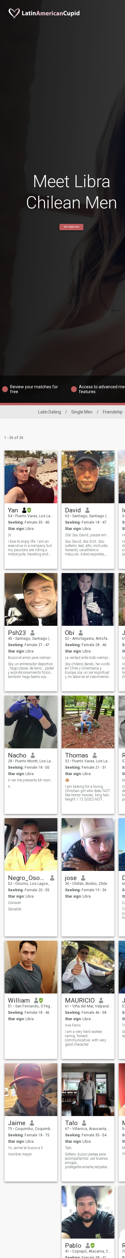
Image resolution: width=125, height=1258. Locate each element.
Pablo (73, 1245)
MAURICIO (80, 1000)
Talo (71, 1123)
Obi (69, 632)
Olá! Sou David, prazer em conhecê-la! (88, 535)
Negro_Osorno (27, 878)
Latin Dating (49, 412)
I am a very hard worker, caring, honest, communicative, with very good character (85, 1038)
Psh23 (17, 632)
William (19, 1000)
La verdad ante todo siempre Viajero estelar (88, 658)
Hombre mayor (20, 1154)
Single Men (82, 412)
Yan (13, 510)
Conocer (14, 903)
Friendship (113, 412)
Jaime (16, 1123)
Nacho (17, 755)
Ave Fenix (73, 1025)
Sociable (14, 909)
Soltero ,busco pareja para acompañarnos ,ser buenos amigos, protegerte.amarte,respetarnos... (88, 1160)
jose (71, 878)
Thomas (76, 755)
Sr (9, 535)
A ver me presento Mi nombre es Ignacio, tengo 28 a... (31, 780)
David (73, 510)
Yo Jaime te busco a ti (25, 1148)
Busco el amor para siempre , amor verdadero (31, 658)
